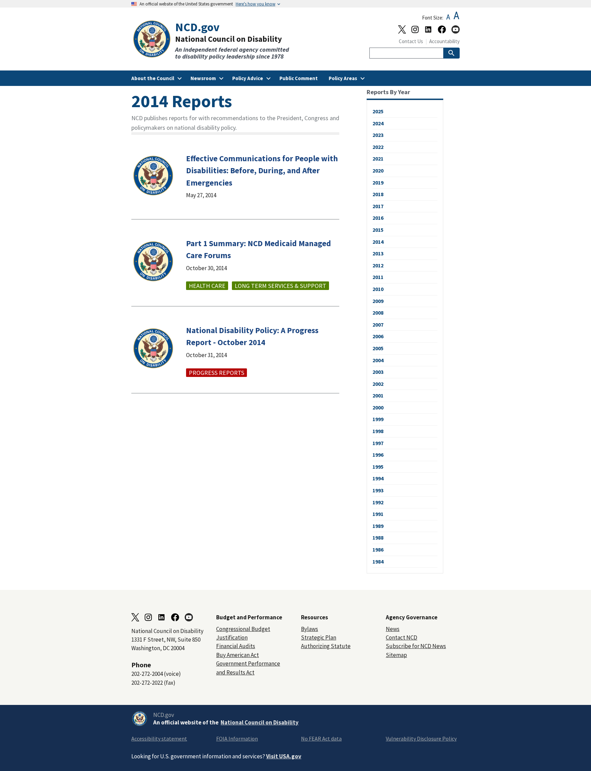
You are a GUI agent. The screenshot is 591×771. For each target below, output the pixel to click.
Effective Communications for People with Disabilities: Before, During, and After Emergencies (262, 170)
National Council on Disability (260, 722)
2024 (377, 123)
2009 (377, 301)
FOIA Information (237, 738)
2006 (377, 336)
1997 (377, 443)
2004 (377, 360)
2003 (377, 371)
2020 (377, 170)
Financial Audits (235, 646)
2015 (377, 229)
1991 (377, 513)
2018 (377, 194)
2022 (377, 146)
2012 (377, 265)
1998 (377, 431)
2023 (377, 134)
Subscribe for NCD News (416, 646)
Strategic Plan (318, 637)
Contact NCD (401, 637)
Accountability (444, 41)
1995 (377, 466)
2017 (377, 206)
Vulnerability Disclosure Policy (421, 738)
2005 (377, 348)
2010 (377, 289)
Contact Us (411, 41)
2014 (377, 241)
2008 (377, 312)
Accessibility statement (159, 738)
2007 (377, 324)
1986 (377, 549)
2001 (377, 395)
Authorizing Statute (326, 646)
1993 (377, 490)
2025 (377, 111)
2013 (377, 253)
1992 (377, 502)
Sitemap (396, 655)
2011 (377, 277)
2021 (377, 158)
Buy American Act (237, 655)
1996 (377, 454)
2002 (377, 383)
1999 (377, 419)
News (392, 629)
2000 (377, 407)
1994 (377, 478)
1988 (377, 537)
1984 (377, 561)
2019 (377, 182)
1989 (377, 525)
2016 (377, 217)
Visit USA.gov (283, 756)
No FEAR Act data (321, 738)
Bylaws (309, 629)
